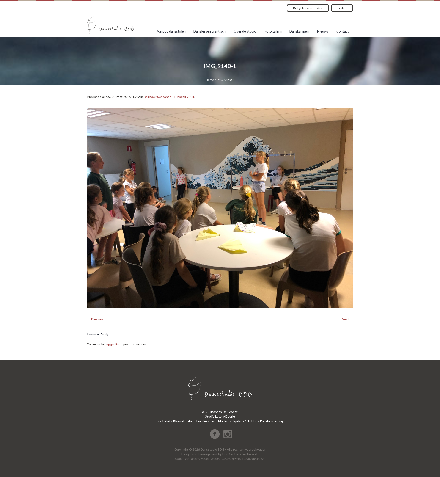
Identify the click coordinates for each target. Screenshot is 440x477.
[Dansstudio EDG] (110, 25)
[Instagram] (228, 434)
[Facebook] (215, 434)
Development (207, 454)
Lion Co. (228, 454)
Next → (347, 319)
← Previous (95, 319)
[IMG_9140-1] (220, 208)
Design (186, 454)
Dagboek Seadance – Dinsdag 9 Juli (169, 97)
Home (210, 80)
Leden (342, 8)
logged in (112, 344)
